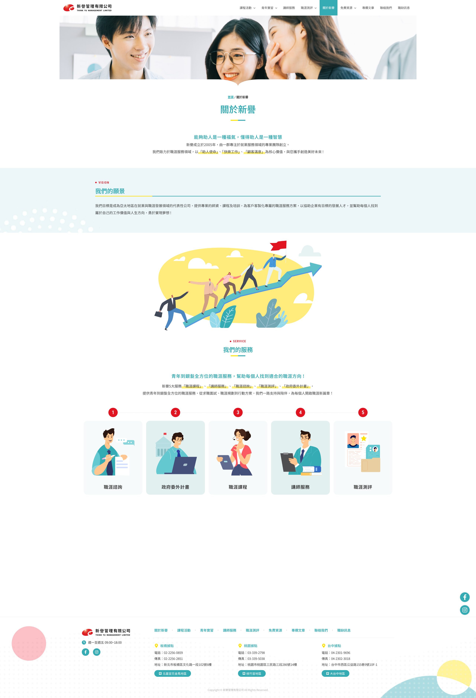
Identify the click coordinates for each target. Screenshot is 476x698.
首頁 (231, 97)
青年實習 (267, 7)
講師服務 (289, 7)
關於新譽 (329, 7)
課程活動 (246, 7)
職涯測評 (307, 7)
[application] (253, 7)
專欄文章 (368, 7)
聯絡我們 (386, 7)
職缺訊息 (404, 7)
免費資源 (346, 7)
